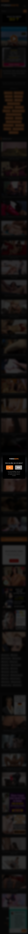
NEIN (18, 467)
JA (9, 467)
